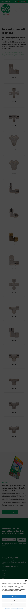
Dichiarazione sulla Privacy (17, 608)
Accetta (14, 596)
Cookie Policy (7, 608)
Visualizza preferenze (14, 605)
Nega (14, 600)
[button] (25, 580)
